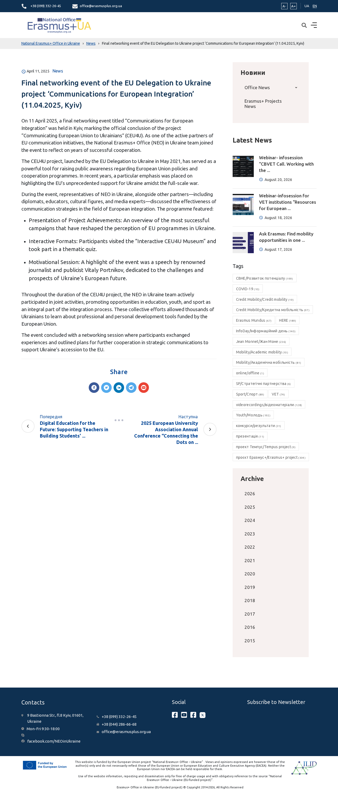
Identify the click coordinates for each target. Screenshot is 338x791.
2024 (250, 520)
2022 (250, 546)
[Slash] (118, 420)
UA (306, 6)
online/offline (250, 373)
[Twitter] (106, 387)
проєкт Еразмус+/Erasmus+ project (271, 457)
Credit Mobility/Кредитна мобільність (272, 310)
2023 (250, 533)
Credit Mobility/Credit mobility (265, 299)
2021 (250, 560)
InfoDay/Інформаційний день (266, 331)
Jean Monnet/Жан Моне (261, 341)
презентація (250, 436)
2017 (250, 613)
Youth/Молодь (253, 415)
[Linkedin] (119, 387)
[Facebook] (94, 387)
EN (315, 6)
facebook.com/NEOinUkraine (54, 741)
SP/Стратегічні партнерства (263, 383)
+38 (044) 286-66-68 (119, 724)
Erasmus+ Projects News (263, 103)
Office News (257, 87)
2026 (250, 493)
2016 (250, 627)
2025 (250, 507)
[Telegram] (131, 387)
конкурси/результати (258, 426)
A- (284, 6)
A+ (293, 6)
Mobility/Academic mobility (262, 352)
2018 (250, 600)
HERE (287, 320)
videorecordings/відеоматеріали (269, 405)
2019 (250, 587)
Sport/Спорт (250, 394)
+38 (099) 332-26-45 (45, 6)
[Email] (143, 387)
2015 (250, 640)
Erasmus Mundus (254, 320)
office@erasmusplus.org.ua (101, 6)
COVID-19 (248, 289)
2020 (250, 573)
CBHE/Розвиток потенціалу (264, 278)
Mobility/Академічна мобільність (268, 362)
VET (278, 394)
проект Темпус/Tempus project (266, 447)
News (58, 71)
